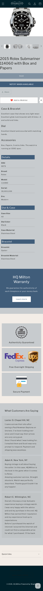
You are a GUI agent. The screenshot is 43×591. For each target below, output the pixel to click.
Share (7, 92)
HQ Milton (17, 584)
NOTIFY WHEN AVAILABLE (22, 84)
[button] (3, 3)
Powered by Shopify (28, 584)
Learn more (21, 299)
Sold (21, 76)
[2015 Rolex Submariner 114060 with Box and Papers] (7, 46)
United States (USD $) (20, 575)
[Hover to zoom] (21, 22)
